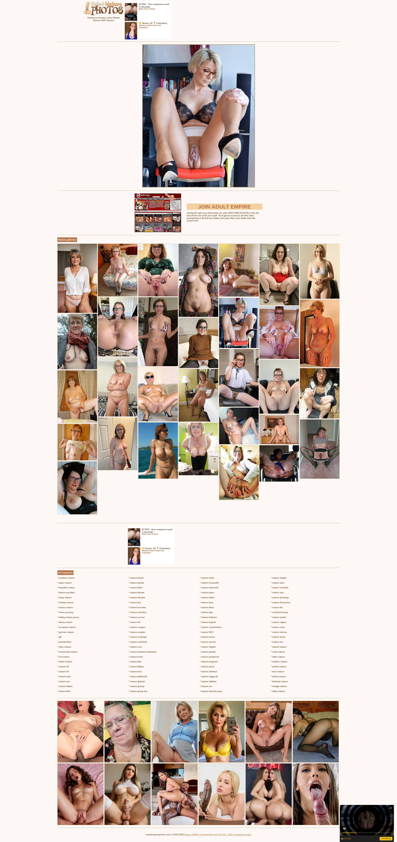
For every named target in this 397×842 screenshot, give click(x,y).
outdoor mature (279, 661)
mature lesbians (208, 617)
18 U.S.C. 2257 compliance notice (234, 834)
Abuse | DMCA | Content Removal (200, 834)
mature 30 (63, 666)
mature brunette (137, 607)
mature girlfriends (138, 676)
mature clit (134, 622)
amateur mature (66, 578)
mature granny (136, 686)
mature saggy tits (209, 676)
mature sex (206, 686)
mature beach (136, 578)
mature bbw (63, 691)
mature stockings (280, 597)
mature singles (279, 578)
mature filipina (136, 666)
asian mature (64, 583)
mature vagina (278, 622)
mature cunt (135, 647)
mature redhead (208, 671)
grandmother (64, 642)
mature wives (278, 637)
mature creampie (138, 637)
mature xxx (277, 642)
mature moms (207, 637)
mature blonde (136, 592)
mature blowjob (137, 597)
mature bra (135, 602)
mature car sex (137, 617)
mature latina (207, 607)
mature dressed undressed (142, 652)
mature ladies (207, 597)
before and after (66, 592)
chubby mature (65, 602)
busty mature (64, 597)
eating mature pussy (68, 617)
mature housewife (209, 583)
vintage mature (279, 686)
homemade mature (67, 652)
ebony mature (64, 622)
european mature (66, 627)
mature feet (135, 661)
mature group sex (138, 691)
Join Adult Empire (224, 207)
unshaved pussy (279, 612)
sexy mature (277, 671)
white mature (278, 691)
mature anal (64, 676)
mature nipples (208, 647)
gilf (59, 637)
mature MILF (207, 632)
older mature (278, 657)
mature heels (207, 578)
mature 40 (63, 671)
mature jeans (207, 592)
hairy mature (64, 647)
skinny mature (278, 676)
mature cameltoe (138, 612)
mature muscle (208, 642)
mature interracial (209, 587)
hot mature (63, 657)
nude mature (278, 652)
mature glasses (137, 681)
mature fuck (135, 671)
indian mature (64, 661)
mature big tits (136, 583)
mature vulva (278, 627)
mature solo (277, 592)
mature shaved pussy (211, 691)
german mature (65, 632)
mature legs (206, 612)
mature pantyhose (209, 657)
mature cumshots (138, 642)
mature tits (277, 607)
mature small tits (279, 587)
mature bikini (136, 587)
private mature (278, 666)
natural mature (279, 647)
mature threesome (280, 602)
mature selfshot (208, 681)
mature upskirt (278, 617)
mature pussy (207, 666)
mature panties (208, 652)
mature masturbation (211, 627)
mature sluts (277, 583)
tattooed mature (279, 681)
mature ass (63, 681)
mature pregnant (209, 661)
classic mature (65, 607)
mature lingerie (208, 622)
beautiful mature (66, 587)
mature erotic (136, 657)
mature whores (279, 632)
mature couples (137, 632)
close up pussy (65, 612)
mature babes (64, 686)
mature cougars (137, 627)
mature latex (206, 602)
